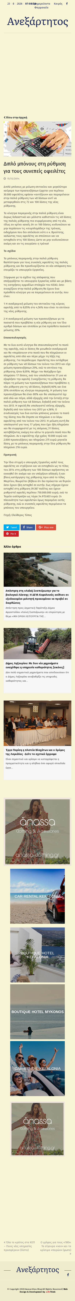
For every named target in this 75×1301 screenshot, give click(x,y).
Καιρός (58, 3)
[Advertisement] (37, 74)
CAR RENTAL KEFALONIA (38, 896)
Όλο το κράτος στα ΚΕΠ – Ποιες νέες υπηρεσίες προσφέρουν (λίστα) (19, 1246)
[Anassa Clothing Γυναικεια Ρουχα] (37, 865)
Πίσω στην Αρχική (16, 117)
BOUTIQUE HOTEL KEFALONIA (37, 955)
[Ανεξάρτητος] (37, 21)
